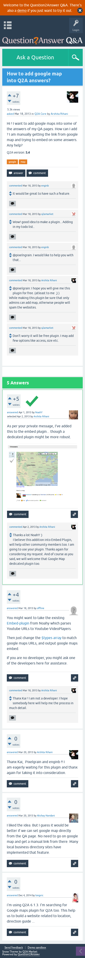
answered (12, 412)
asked (10, 113)
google (12, 161)
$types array (51, 638)
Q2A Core (40, 113)
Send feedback (14, 947)
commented (15, 185)
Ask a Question (35, 57)
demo (22, 10)
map (23, 161)
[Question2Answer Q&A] (42, 38)
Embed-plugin (18, 623)
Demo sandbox (37, 947)
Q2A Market (29, 951)
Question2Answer (29, 954)
